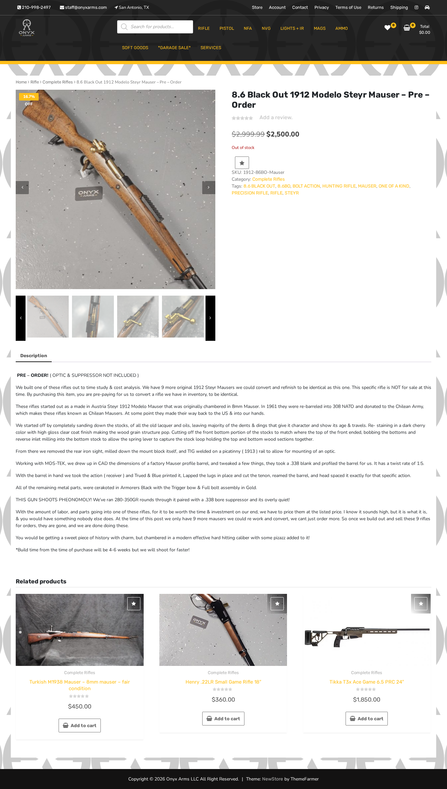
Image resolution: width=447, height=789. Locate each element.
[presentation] (22, 187)
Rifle (34, 82)
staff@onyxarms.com (85, 7)
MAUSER (367, 186)
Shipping (399, 7)
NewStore (272, 779)
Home (21, 82)
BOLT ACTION (306, 186)
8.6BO (283, 186)
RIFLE (276, 193)
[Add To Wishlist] (242, 162)
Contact (300, 7)
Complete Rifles (58, 82)
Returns (376, 7)
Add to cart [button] (84, 725)
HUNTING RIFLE (339, 186)
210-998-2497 (36, 7)
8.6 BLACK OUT (259, 186)
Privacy (321, 7)
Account (277, 7)
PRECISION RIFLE (250, 193)
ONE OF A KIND (394, 186)
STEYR (292, 193)
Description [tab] (33, 355)
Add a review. (276, 117)
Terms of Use (348, 7)
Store (257, 7)
